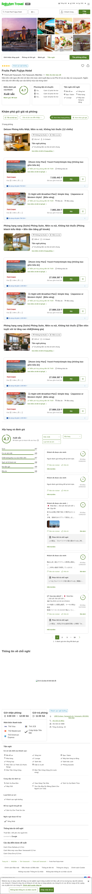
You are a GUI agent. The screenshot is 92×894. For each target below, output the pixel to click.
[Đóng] (88, 881)
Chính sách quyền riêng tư (32, 885)
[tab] (60, 117)
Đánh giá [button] (41, 57)
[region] (46, 886)
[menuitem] (64, 3)
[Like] (82, 65)
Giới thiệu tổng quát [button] (11, 57)
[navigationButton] (52, 637)
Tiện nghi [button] (51, 57)
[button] (12, 4)
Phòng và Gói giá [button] (28, 57)
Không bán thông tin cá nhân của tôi (59, 872)
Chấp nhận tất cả (47, 890)
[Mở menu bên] (88, 4)
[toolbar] (43, 12)
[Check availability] (82, 179)
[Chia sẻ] (88, 65)
